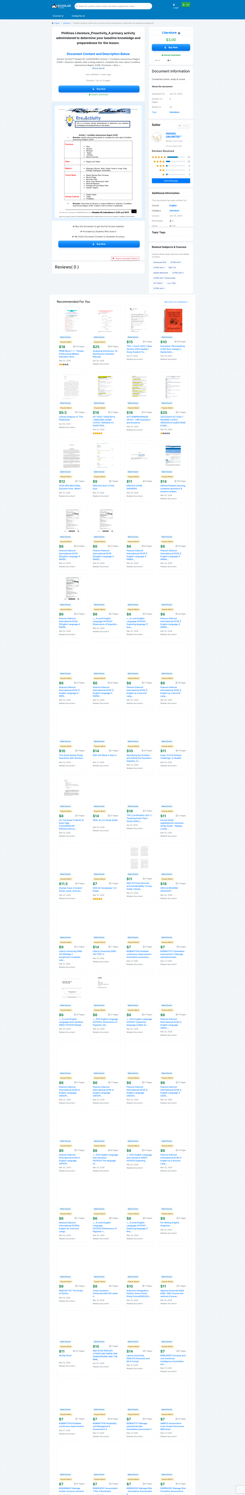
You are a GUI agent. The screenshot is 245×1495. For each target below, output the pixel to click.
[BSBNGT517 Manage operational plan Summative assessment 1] (139, 1393)
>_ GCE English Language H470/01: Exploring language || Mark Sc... (139, 1022)
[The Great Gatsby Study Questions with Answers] (71, 724)
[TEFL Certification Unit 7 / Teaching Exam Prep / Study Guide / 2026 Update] (139, 789)
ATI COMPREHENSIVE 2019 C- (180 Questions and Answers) (138, 419)
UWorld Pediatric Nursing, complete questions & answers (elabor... (173, 488)
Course (155, 205)
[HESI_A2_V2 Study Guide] (105, 789)
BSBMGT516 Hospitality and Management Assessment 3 (105, 1426)
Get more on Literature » (176, 302)
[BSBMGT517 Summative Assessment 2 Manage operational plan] (173, 920)
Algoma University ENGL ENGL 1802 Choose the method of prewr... (172, 1293)
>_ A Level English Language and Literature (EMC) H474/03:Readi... (71, 1022)
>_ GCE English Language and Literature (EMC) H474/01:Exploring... (139, 1157)
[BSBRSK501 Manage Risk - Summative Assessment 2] (139, 1457)
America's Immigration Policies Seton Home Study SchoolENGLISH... (139, 1293)
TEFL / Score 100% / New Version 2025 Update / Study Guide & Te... (139, 349)
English (57, 23)
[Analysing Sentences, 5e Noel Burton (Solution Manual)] (105, 320)
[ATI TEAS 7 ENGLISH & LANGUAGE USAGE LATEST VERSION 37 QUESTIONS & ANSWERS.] (105, 386)
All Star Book (65, 1355)
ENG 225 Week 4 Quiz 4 (105, 755)
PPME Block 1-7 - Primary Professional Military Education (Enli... (71, 354)
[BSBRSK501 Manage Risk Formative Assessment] (173, 1457)
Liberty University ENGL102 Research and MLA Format (138, 1358)
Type (154, 112)
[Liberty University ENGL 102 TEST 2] (105, 920)
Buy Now (101, 89)
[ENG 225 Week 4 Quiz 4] (105, 724)
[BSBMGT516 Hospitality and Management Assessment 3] (105, 1393)
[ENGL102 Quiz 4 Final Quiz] (105, 455)
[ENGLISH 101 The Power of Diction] (71, 1260)
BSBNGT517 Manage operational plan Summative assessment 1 (139, 1426)
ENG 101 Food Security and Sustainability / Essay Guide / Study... (139, 886)
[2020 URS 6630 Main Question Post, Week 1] (71, 455)
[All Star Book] (71, 1325)
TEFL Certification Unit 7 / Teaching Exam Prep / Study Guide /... (139, 818)
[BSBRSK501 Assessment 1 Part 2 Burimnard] (105, 1457)
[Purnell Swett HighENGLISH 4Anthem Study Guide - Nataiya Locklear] (173, 789)
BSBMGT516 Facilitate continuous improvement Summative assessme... (139, 954)
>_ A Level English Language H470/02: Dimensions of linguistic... (105, 621)
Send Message (171, 180)
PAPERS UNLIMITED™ (174, 135)
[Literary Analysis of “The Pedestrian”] (71, 386)
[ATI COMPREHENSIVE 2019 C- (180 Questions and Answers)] (139, 386)
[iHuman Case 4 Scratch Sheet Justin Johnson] (71, 857)
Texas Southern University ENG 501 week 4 (105, 1293)
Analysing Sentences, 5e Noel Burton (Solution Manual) (105, 354)
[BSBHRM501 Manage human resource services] (71, 1457)
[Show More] (98, 68)
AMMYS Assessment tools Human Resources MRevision (172, 1426)
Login (176, 7)
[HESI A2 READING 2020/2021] (173, 857)
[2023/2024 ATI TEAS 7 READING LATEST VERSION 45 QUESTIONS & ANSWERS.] (173, 386)
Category (156, 210)
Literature (66, 23)
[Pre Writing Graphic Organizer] (173, 1192)
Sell (187, 4)
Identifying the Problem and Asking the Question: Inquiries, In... (139, 758)
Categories (77, 16)
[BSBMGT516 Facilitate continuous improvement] (71, 1393)
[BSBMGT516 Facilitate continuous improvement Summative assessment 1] (139, 920)
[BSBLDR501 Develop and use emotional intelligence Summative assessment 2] (173, 1325)
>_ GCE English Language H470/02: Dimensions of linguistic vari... (105, 1022)
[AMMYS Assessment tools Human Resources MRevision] (173, 1393)
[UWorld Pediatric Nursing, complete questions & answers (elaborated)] (173, 455)
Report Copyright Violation (126, 258)
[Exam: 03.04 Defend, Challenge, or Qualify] (173, 724)
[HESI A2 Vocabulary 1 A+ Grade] (105, 857)
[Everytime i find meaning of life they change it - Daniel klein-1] (173, 320)
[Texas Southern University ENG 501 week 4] (105, 1260)
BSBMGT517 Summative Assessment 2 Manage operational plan (172, 954)
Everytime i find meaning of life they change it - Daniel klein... (172, 349)
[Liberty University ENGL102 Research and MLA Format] (139, 1325)
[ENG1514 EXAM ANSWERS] (139, 455)
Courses (57, 16)
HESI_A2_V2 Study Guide (105, 820)
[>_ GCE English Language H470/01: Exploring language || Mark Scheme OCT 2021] (139, 988)
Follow (185, 125)
